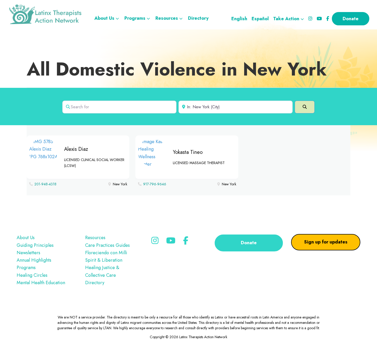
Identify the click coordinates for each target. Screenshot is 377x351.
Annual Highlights (34, 260)
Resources (95, 237)
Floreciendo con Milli (106, 252)
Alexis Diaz (76, 149)
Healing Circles (32, 275)
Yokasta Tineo (188, 152)
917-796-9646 (154, 184)
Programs (26, 267)
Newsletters (28, 252)
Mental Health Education (41, 282)
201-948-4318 (45, 184)
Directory (94, 282)
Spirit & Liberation (103, 260)
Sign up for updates (326, 242)
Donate (249, 242)
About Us (26, 237)
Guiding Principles (35, 245)
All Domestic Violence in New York (177, 69)
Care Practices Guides (107, 245)
